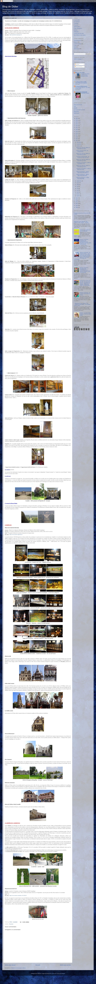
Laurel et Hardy (77, 43)
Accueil (37, 965)
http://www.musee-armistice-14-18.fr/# (18, 895)
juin (78, 186)
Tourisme (11, 924)
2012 (77, 200)
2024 (77, 122)
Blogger (63, 973)
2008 (77, 207)
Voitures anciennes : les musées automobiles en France (85, 293)
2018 (77, 133)
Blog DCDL (76, 111)
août (78, 182)
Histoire (75, 42)
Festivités (76, 23)
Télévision (76, 31)
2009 (77, 205)
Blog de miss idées (80, 72)
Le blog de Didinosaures (81, 86)
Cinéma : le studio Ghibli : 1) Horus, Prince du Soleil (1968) (85, 314)
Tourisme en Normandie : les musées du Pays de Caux (82, 157)
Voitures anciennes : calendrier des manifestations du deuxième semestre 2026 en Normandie (85, 242)
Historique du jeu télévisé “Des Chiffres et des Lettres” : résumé (81, 222)
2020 (77, 129)
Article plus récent (10, 965)
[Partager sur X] (25, 922)
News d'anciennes (78, 104)
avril (78, 190)
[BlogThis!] (24, 922)
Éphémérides (77, 26)
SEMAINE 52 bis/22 (85, 93)
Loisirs (75, 45)
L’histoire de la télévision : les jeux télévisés (85, 230)
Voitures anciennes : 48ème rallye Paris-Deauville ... (82, 175)
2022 (77, 125)
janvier (78, 195)
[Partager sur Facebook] (27, 922)
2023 (77, 123)
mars (78, 192)
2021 (77, 127)
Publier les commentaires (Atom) (18, 968)
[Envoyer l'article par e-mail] (20, 922)
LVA (75, 106)
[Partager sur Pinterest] (28, 922)
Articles (77, 64)
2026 (77, 118)
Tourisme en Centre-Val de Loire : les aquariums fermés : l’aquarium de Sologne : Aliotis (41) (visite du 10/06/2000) (85, 283)
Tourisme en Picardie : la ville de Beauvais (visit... (83, 169)
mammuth (54, 973)
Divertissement (77, 40)
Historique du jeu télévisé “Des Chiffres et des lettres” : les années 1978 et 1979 (82, 304)
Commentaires (79, 66)
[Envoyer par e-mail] (23, 922)
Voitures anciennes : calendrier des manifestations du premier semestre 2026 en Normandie (85, 270)
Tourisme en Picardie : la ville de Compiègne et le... (83, 163)
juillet (78, 184)
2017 (77, 135)
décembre (79, 142)
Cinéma (75, 30)
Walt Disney (76, 48)
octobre (78, 145)
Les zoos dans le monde (79, 109)
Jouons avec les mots (79, 33)
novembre (79, 144)
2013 (77, 198)
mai (78, 188)
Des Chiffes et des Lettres (80, 35)
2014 (77, 140)
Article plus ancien (65, 965)
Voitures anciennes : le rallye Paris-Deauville (82, 178)
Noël (75, 47)
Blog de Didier (10, 6)
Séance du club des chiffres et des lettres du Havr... (83, 148)
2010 (77, 203)
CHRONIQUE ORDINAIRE (81, 92)
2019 (77, 131)
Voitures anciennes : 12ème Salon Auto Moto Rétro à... (82, 172)
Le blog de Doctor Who (81, 81)
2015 (77, 138)
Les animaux (77, 21)
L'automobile (77, 19)
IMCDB (75, 108)
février (78, 193)
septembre (79, 181)
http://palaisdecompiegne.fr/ (16, 34)
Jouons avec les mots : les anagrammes (82, 151)
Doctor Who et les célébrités (81, 83)
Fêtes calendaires (78, 28)
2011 (77, 201)
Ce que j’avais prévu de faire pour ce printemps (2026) (85, 75)
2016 (77, 136)
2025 (77, 120)
